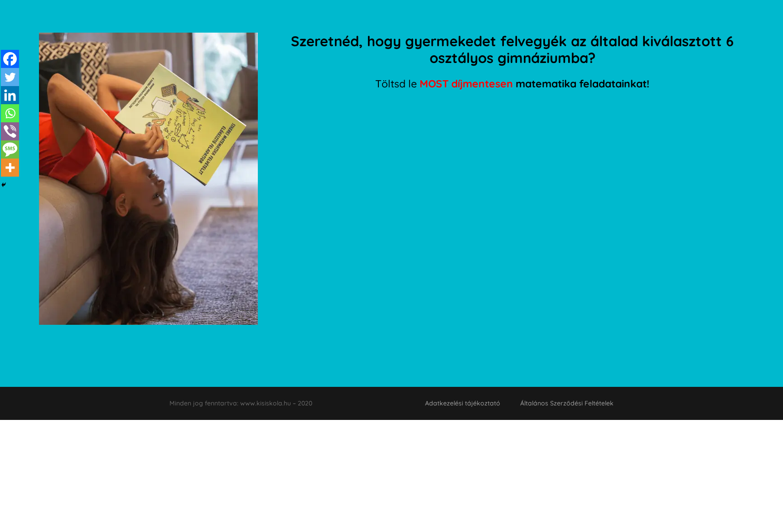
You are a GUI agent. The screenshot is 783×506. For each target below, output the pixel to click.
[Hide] (3, 184)
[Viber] (10, 131)
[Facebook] (10, 59)
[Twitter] (10, 77)
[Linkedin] (10, 95)
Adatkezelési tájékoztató (462, 403)
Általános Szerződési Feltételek (567, 403)
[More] (10, 168)
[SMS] (10, 149)
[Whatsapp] (10, 113)
